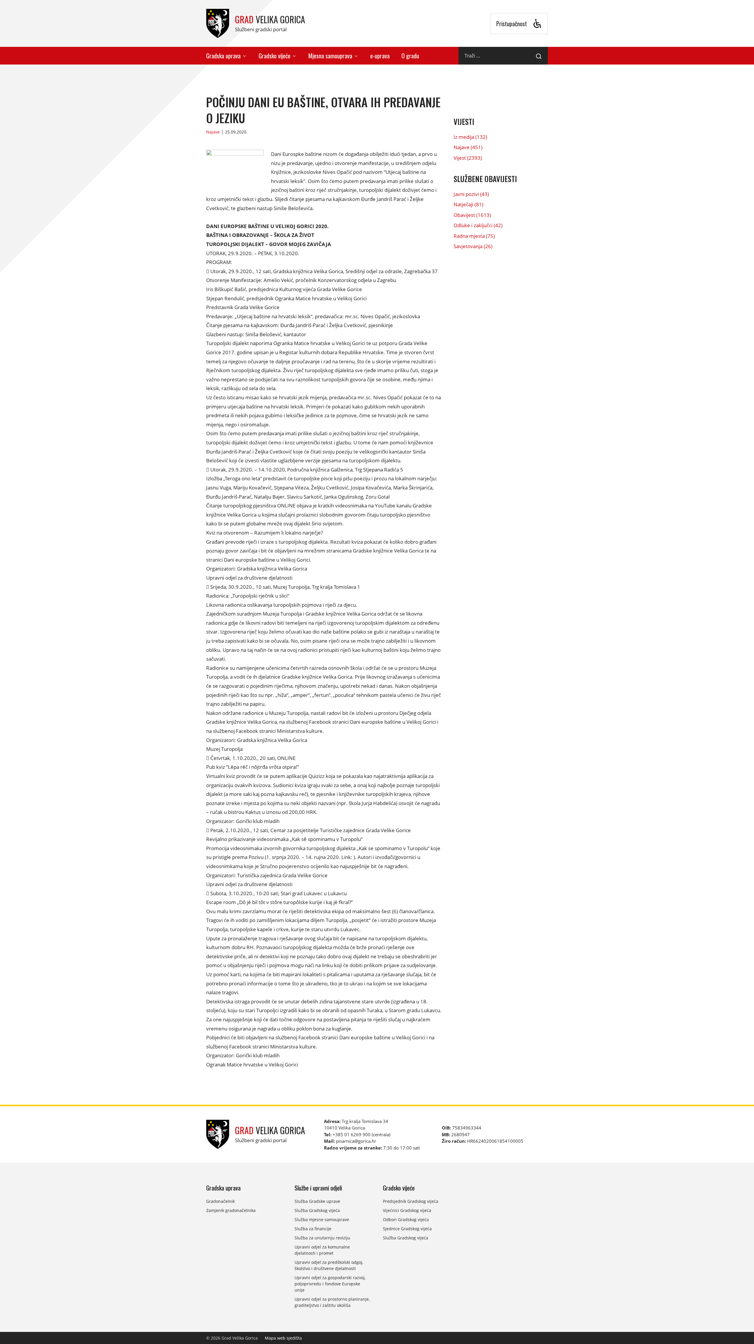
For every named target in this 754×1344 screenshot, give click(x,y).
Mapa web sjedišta (283, 1338)
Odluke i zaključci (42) (478, 225)
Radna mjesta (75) (474, 235)
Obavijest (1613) (472, 215)
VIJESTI (464, 121)
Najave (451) (468, 147)
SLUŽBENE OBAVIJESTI (485, 178)
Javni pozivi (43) (471, 194)
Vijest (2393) (468, 157)
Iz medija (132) (470, 136)
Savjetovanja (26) (473, 246)
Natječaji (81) (468, 204)
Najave (213, 132)
